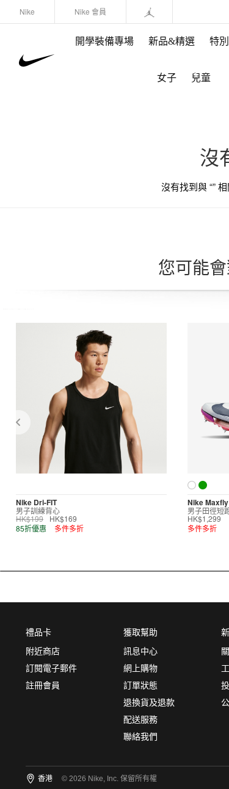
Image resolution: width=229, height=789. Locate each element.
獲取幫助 (140, 632)
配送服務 (140, 719)
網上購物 (140, 668)
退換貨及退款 (149, 702)
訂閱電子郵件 (51, 668)
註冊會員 (43, 685)
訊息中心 (140, 651)
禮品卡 (38, 632)
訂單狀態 (140, 685)
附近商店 (43, 651)
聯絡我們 (140, 736)
